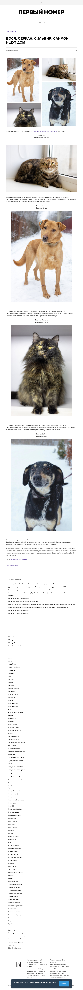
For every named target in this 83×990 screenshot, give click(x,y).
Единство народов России (16, 742)
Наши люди (11, 824)
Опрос (10, 842)
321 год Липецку (13, 640)
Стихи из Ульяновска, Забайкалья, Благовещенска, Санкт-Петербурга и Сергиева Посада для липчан (41, 604)
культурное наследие (15, 782)
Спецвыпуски (12, 909)
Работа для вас (13, 869)
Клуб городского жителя (15, 760)
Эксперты (11, 945)
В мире (10, 676)
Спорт (10, 921)
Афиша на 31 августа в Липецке (18, 598)
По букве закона (13, 851)
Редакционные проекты (15, 872)
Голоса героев (12, 724)
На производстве (13, 812)
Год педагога (12, 718)
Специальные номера (15, 912)
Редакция (11, 875)
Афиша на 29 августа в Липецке (18, 613)
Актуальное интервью (15, 649)
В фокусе (11, 685)
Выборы (10, 700)
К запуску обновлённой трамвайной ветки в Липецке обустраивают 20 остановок (35, 584)
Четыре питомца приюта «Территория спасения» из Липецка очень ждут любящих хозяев (38, 607)
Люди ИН (11, 806)
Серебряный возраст (15, 893)
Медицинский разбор (15, 809)
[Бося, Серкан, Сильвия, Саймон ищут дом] (41, 92)
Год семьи (11, 721)
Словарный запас (13, 899)
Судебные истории (14, 924)
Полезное (11, 863)
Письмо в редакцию (14, 848)
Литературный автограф (16, 800)
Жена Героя (12, 745)
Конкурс (10, 773)
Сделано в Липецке (14, 887)
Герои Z (10, 709)
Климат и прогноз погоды (16, 757)
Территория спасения (19, 559)
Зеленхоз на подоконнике (16, 751)
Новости (10, 833)
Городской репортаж (14, 730)
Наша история (12, 821)
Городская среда (13, 727)
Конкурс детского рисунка (16, 776)
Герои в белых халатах (15, 712)
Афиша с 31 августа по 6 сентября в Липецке (23, 601)
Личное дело (12, 803)
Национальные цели (14, 815)
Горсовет (11, 733)
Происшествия (12, 866)
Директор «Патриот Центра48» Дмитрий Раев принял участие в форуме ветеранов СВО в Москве (40, 587)
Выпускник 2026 (13, 706)
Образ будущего (13, 836)
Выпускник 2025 (13, 703)
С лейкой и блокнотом (15, 884)
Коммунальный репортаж (16, 770)
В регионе (11, 679)
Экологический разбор (15, 939)
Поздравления (12, 860)
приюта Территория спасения (45, 131)
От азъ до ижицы (13, 845)
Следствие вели (13, 896)
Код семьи (11, 764)
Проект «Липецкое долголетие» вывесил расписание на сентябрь (29, 590)
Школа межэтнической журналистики (20, 936)
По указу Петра (13, 854)
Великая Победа (13, 688)
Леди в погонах (13, 788)
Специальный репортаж (16, 915)
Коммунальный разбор (15, 767)
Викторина (11, 691)
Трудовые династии (14, 930)
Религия (10, 878)
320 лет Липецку (13, 637)
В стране (10, 682)
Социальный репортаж (15, 906)
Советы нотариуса (14, 902)
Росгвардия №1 (13, 881)
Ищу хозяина (11, 32)
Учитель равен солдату (15, 933)
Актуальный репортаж (15, 652)
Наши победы (12, 827)
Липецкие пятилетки (14, 797)
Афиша (10, 661)
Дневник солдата (13, 739)
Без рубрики (12, 664)
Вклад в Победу (13, 694)
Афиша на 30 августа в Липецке (18, 610)
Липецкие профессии (15, 794)
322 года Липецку (13, 643)
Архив (10, 658)
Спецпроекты (12, 918)
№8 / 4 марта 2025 (12, 565)
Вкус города (11, 697)
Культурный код (13, 785)
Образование (12, 839)
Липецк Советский (14, 791)
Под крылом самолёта (15, 857)
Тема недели (12, 927)
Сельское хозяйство (14, 890)
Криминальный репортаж (16, 779)
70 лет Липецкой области (16, 646)
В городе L (11, 670)
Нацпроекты (12, 818)
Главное (10, 715)
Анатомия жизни (13, 655)
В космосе (11, 673)
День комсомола (13, 736)
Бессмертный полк (14, 667)
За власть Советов (14, 748)
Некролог (11, 830)
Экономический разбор (15, 942)
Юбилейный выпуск (14, 948)
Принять (64, 983)
